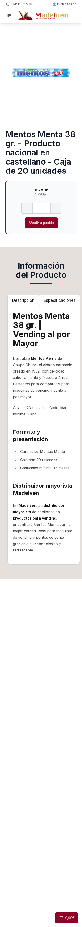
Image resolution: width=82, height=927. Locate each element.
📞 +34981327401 (18, 4)
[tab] (23, 300)
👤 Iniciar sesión (64, 4)
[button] (9, 15)
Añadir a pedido (41, 223)
